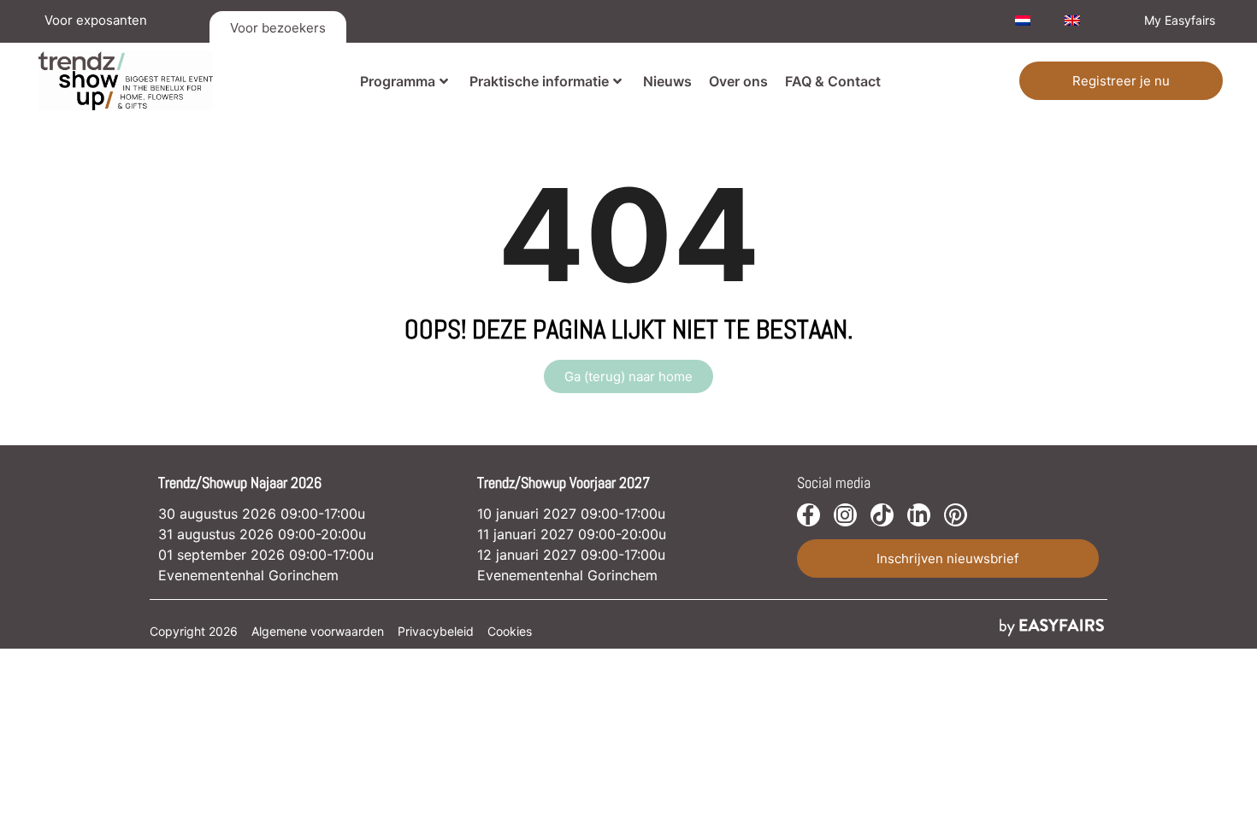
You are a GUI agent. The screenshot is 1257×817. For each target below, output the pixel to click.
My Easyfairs (1179, 20)
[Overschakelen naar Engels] (1072, 20)
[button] (1121, 81)
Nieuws (667, 81)
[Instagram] (845, 514)
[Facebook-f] (808, 514)
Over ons (738, 81)
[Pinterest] (955, 514)
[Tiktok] (882, 514)
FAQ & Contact (833, 81)
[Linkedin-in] (918, 514)
